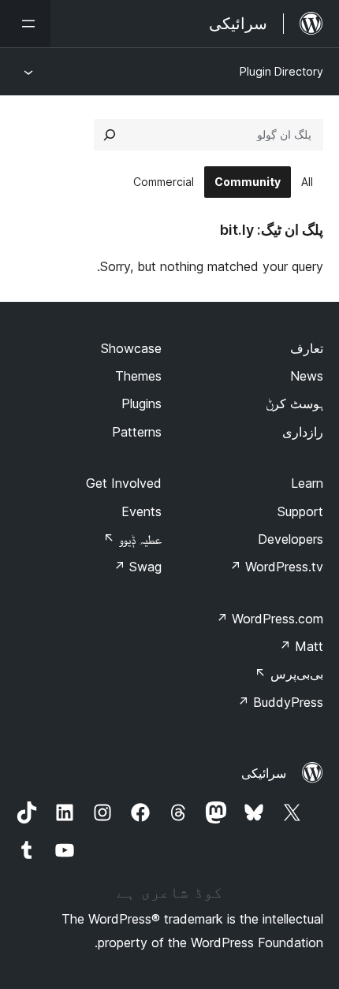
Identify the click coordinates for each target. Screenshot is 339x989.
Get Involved (124, 483)
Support (300, 511)
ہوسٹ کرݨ (294, 403)
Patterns (137, 432)
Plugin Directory (281, 71)
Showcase (131, 348)
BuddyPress (280, 702)
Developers (290, 539)
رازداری (302, 432)
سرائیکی (263, 773)
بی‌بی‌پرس (289, 674)
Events (141, 511)
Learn (307, 483)
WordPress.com (269, 618)
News (306, 376)
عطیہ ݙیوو (132, 539)
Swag (138, 566)
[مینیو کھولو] (25, 23)
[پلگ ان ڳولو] (109, 135)
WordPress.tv (276, 566)
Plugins (141, 403)
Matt (301, 646)
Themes (138, 376)
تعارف (306, 348)
